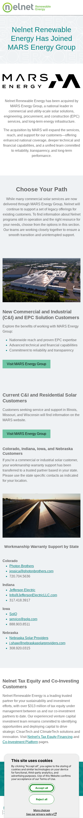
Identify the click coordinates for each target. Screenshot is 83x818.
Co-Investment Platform (20, 742)
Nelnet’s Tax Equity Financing (50, 737)
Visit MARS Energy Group (26, 364)
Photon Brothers (21, 566)
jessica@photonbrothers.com (31, 571)
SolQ (13, 614)
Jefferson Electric (22, 590)
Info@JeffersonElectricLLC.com (33, 595)
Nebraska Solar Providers (28, 638)
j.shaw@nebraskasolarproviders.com (37, 643)
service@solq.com (23, 619)
